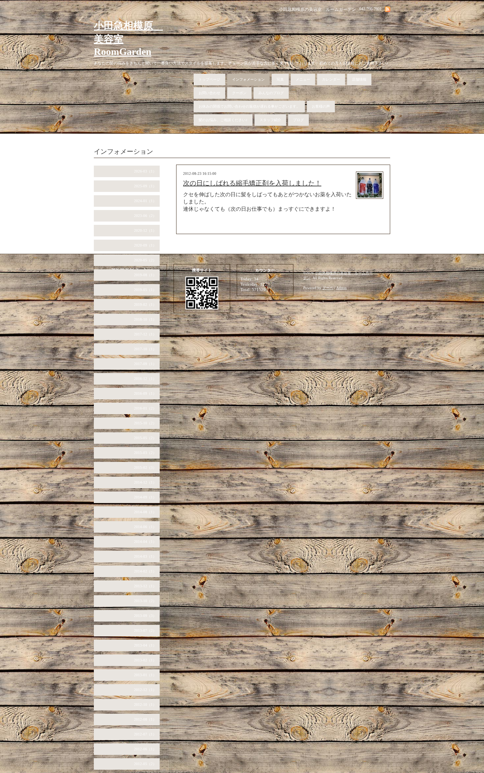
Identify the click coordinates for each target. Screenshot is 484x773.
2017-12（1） (145, 334)
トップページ (209, 79)
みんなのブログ (271, 93)
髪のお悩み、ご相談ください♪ (223, 120)
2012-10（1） (145, 704)
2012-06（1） (145, 749)
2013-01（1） (145, 675)
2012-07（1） (145, 734)
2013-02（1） (145, 660)
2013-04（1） (145, 645)
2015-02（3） (145, 467)
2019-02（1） (145, 305)
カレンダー (331, 79)
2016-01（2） (145, 408)
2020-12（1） (145, 230)
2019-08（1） (145, 275)
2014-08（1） (145, 512)
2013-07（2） (145, 630)
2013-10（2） (145, 601)
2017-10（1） (145, 349)
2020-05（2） (145, 260)
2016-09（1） (145, 393)
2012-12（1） (145, 690)
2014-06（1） (145, 527)
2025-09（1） (145, 186)
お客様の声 (321, 106)
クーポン (239, 93)
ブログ (298, 120)
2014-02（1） (145, 571)
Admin (341, 288)
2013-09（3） (145, 616)
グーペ (327, 288)
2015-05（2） (145, 438)
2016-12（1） (145, 379)
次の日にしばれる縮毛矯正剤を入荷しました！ (252, 183)
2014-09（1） (145, 497)
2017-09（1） (145, 364)
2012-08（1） (145, 719)
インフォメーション (248, 79)
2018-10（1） (145, 319)
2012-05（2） (145, 764)
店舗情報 (359, 79)
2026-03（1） (145, 171)
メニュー (303, 79)
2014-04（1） (145, 542)
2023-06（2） (145, 216)
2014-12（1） (145, 482)
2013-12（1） (145, 586)
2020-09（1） (145, 245)
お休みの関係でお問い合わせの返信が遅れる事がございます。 (249, 106)
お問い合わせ (209, 93)
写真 (280, 79)
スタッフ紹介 (270, 120)
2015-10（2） (145, 423)
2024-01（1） (145, 201)
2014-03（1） (145, 556)
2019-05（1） (145, 290)
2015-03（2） (145, 453)
